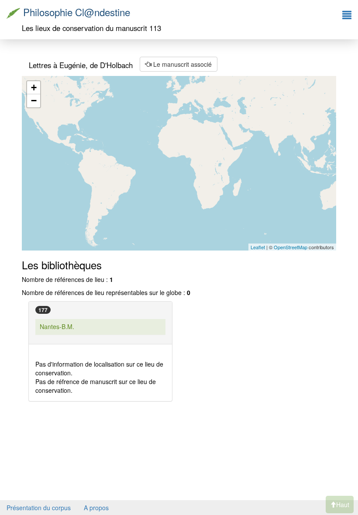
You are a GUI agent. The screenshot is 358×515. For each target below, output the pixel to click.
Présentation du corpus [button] (39, 507)
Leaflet (258, 247)
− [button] (34, 100)
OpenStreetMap (290, 247)
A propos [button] (96, 507)
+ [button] (34, 87)
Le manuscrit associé (181, 64)
